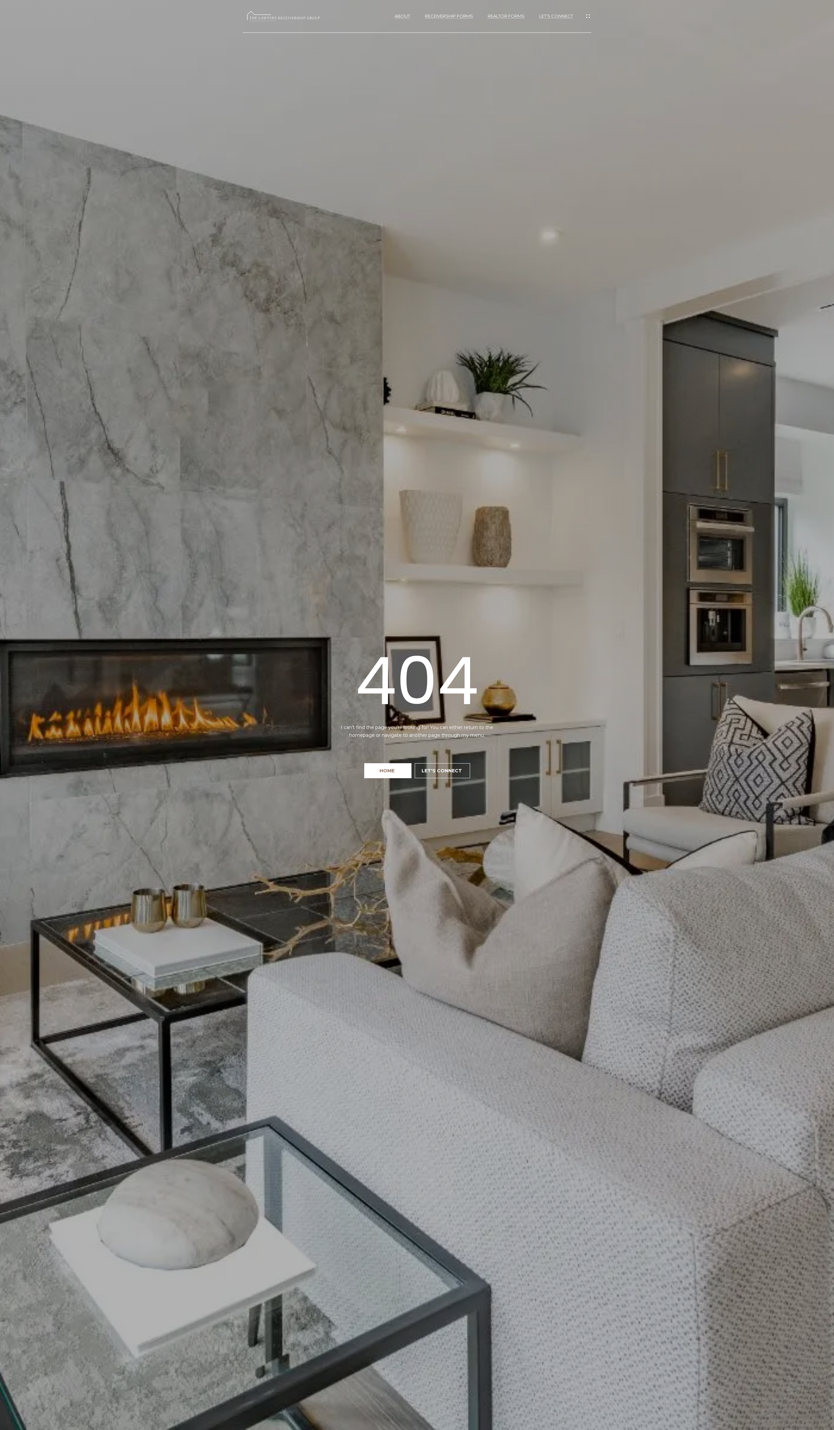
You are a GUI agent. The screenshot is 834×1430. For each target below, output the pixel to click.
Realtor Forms (506, 16)
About (402, 16)
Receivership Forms (449, 16)
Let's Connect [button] (442, 771)
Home (388, 771)
